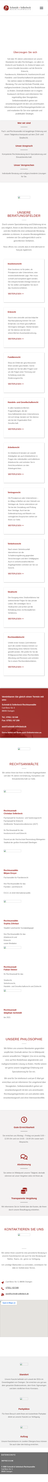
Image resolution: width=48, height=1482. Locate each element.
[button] (41, 8)
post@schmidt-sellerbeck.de (17, 1294)
